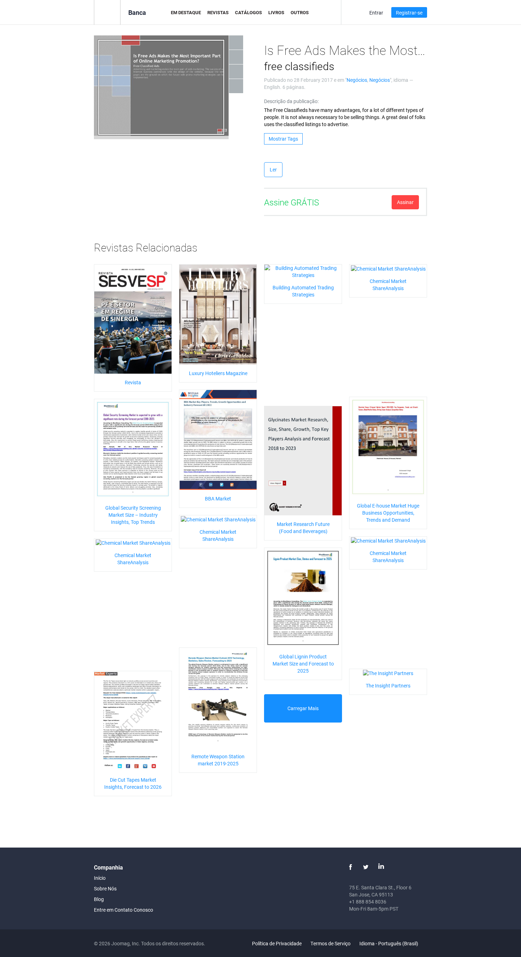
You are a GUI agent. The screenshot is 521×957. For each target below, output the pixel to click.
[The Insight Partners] (388, 672)
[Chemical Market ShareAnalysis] (388, 268)
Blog (99, 899)
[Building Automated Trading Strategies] (303, 271)
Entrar (376, 12)
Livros (276, 12)
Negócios (357, 80)
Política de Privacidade (277, 943)
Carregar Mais (303, 708)
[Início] (107, 12)
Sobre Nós (105, 888)
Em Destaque (186, 12)
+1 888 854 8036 (367, 901)
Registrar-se (409, 12)
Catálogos (248, 12)
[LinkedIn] (381, 867)
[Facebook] (350, 867)
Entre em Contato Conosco (123, 909)
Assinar (405, 202)
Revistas (218, 12)
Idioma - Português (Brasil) (389, 943)
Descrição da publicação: (291, 101)
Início (100, 877)
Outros (300, 12)
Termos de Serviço (330, 943)
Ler (273, 169)
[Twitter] (366, 867)
